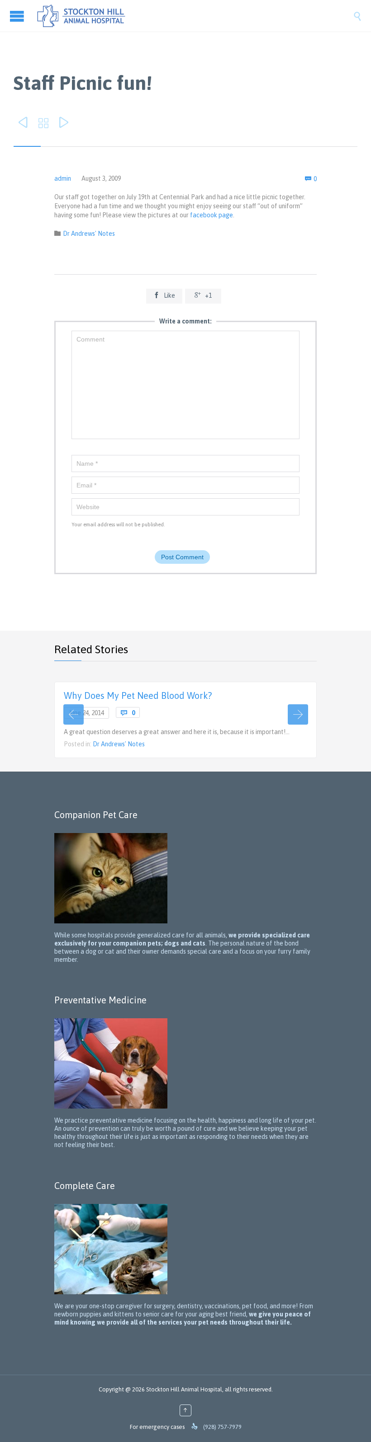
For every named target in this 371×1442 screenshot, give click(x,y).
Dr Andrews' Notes (89, 233)
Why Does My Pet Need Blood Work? (138, 695)
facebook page (211, 215)
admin (62, 178)
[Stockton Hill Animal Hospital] (194, 16)
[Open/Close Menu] (18, 16)
